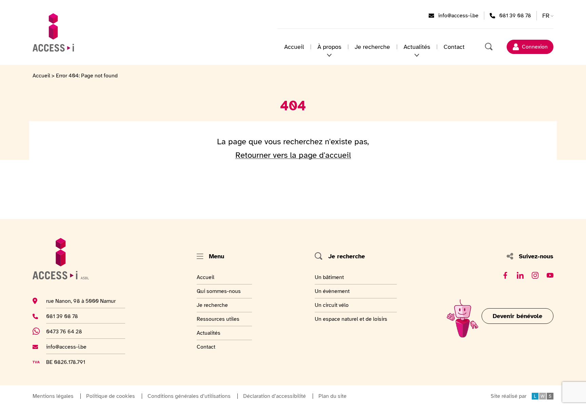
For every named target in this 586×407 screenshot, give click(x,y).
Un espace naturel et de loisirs (351, 318)
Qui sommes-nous (219, 291)
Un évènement (332, 291)
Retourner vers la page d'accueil (293, 155)
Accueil (294, 47)
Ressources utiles (218, 318)
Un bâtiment (330, 277)
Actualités (213, 332)
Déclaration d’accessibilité (274, 396)
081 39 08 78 (515, 15)
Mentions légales (53, 396)
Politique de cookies (110, 396)
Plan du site (332, 396)
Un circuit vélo (332, 305)
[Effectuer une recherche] (489, 47)
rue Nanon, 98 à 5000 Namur (81, 300)
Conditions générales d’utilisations (189, 396)
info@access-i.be (458, 15)
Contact (454, 47)
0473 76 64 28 (68, 331)
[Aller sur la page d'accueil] (53, 32)
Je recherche (372, 47)
